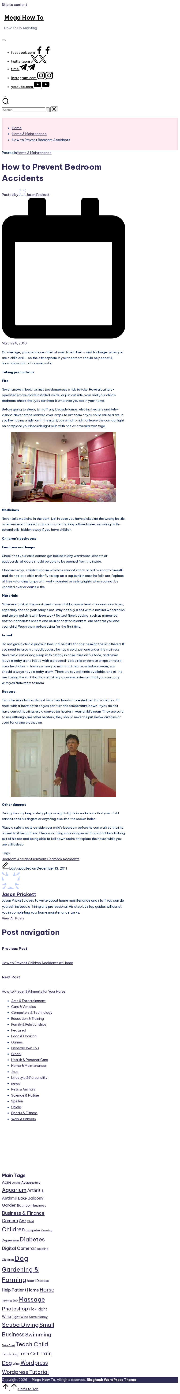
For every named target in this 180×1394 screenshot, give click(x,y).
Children (13, 1229)
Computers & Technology (31, 1012)
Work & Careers (23, 1119)
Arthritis (35, 1190)
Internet (7, 1300)
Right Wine (20, 1317)
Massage (32, 1299)
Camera (10, 1220)
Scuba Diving (20, 1324)
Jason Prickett (19, 894)
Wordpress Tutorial (25, 1372)
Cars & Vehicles (23, 1007)
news (15, 1083)
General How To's (25, 1048)
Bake (22, 1198)
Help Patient (14, 1290)
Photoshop (15, 1309)
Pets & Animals (23, 1089)
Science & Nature (25, 1095)
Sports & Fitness (24, 1113)
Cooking (46, 1230)
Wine (16, 1363)
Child (30, 1221)
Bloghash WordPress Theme (111, 1380)
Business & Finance (23, 1213)
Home (33, 1290)
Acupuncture (31, 1182)
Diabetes (32, 1239)
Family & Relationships (28, 1024)
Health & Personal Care (29, 1060)
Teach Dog (10, 1354)
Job (15, 1300)
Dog (21, 1258)
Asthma (9, 1198)
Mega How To (24, 17)
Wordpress (34, 1362)
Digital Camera (18, 1248)
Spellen (17, 1101)
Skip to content (14, 5)
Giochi (16, 1054)
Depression (10, 1240)
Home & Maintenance (34, 153)
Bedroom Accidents (18, 859)
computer (33, 1230)
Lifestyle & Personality (29, 1078)
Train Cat (28, 1354)
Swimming (38, 1334)
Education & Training (27, 1019)
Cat (22, 1220)
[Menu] (4, 40)
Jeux (15, 1072)
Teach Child (31, 1344)
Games (17, 1042)
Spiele (16, 1107)
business (39, 1205)
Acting (16, 1182)
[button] (48, 109)
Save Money (38, 1317)
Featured (18, 1030)
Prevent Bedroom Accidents (56, 859)
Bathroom (24, 1205)
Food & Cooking (24, 1036)
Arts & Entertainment (28, 1001)
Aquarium (14, 1190)
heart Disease (38, 1280)
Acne (6, 1182)
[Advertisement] (28, 1148)
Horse (47, 1289)
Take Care (8, 1345)
